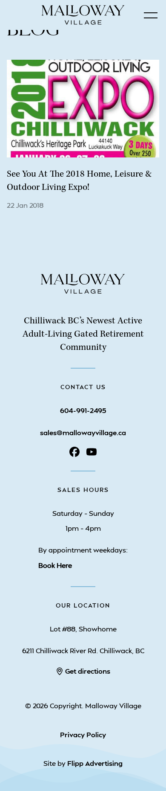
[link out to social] (74, 452)
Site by (83, 763)
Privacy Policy (83, 734)
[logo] (83, 294)
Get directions (87, 670)
